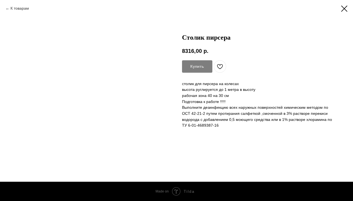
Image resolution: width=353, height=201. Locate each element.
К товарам (19, 8)
